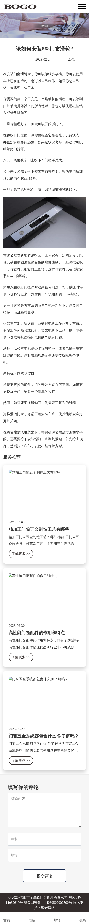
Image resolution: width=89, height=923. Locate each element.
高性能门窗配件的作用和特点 (37, 632)
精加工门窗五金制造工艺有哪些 (39, 529)
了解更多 (21, 554)
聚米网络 (48, 908)
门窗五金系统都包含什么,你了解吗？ (44, 735)
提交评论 (44, 876)
